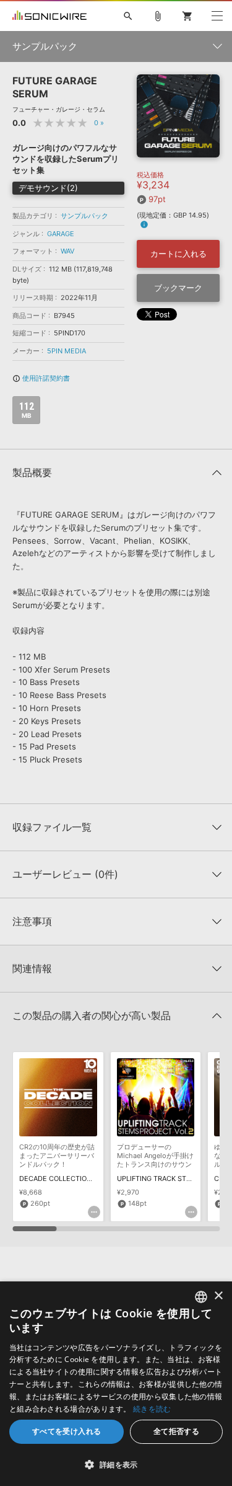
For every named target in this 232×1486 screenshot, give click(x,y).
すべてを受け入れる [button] (66, 1431)
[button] (116, 1464)
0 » (99, 122)
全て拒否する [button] (176, 1431)
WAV (67, 251)
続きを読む (152, 1409)
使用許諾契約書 (41, 378)
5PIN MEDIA (66, 351)
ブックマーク (178, 288)
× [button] (218, 1296)
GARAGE (60, 233)
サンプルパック (84, 215)
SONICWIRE (49, 16)
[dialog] (116, 1383)
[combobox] (201, 1297)
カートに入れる (178, 254)
